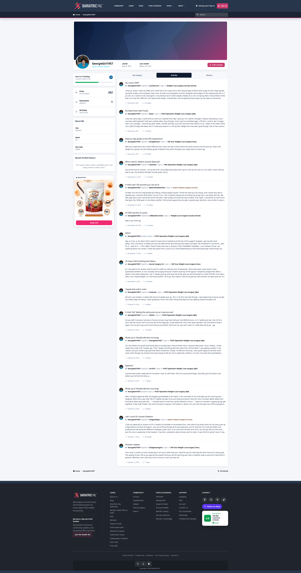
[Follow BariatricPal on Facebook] (204, 499)
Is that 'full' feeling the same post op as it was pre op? (149, 312)
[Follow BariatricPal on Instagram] (211, 499)
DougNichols (154, 142)
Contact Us (183, 507)
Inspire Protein (162, 504)
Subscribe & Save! (117, 534)
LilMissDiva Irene (156, 216)
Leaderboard (138, 500)
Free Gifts (114, 545)
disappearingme (155, 447)
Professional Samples (187, 519)
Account (182, 504)
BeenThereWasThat (157, 187)
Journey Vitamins (163, 515)
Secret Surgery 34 (156, 264)
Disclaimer (149, 555)
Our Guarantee (185, 511)
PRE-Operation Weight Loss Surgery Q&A (181, 165)
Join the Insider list (82, 534)
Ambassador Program (119, 538)
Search (135, 511)
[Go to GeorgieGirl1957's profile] (121, 84)
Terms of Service (128, 555)
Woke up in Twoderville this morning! (142, 337)
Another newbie (132, 444)
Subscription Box (117, 527)
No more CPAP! (132, 82)
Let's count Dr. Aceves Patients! (139, 416)
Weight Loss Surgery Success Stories (181, 86)
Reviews (113, 520)
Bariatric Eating (162, 511)
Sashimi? (129, 365)
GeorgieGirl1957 (134, 86)
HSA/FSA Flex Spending (115, 505)
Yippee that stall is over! (136, 289)
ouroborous (154, 86)
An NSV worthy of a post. (136, 212)
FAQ (111, 516)
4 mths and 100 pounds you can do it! (142, 184)
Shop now (94, 223)
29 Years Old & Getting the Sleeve (140, 261)
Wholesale (183, 515)
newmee (152, 165)
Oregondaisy (154, 419)
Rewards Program (117, 531)
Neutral (82, 103)
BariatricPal (160, 500)
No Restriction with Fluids (136, 110)
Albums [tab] (209, 75)
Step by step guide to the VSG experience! (144, 138)
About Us (113, 496)
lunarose (152, 292)
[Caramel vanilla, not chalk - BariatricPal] (94, 199)
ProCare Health (162, 507)
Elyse (151, 114)
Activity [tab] (174, 75)
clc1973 (152, 368)
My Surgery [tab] (137, 75)
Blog (112, 500)
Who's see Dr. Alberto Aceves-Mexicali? (142, 161)
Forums (136, 496)
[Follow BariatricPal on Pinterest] (217, 499)
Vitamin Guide (115, 523)
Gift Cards (114, 542)
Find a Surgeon (139, 507)
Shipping (182, 496)
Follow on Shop (213, 506)
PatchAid (159, 496)
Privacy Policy (139, 555)
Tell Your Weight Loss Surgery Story (182, 142)
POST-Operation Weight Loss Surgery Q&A (178, 114)
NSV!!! (128, 233)
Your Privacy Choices (162, 555)
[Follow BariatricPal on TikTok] (223, 499)
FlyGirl (151, 315)
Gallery (136, 504)
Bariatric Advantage (164, 519)
